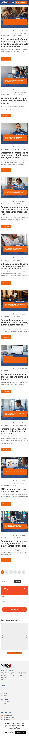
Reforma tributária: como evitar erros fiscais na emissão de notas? (14, 431)
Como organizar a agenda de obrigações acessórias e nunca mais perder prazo (14, 543)
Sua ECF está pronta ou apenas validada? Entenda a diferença (14, 376)
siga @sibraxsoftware (15, 652)
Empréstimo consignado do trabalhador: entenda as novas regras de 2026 (14, 155)
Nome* (4, 596)
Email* (3, 601)
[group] (14, 636)
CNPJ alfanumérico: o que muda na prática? (14, 490)
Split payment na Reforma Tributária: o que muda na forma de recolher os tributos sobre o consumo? (14, 43)
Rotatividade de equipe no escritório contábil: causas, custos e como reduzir (14, 322)
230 (19, 572)
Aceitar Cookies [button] (20, 732)
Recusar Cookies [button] (9, 732)
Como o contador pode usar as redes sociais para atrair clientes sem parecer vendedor (14, 210)
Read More (6, 58)
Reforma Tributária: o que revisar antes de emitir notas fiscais (14, 100)
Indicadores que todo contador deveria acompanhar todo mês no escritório (14, 266)
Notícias (17, 31)
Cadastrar (14, 609)
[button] (13, 2)
